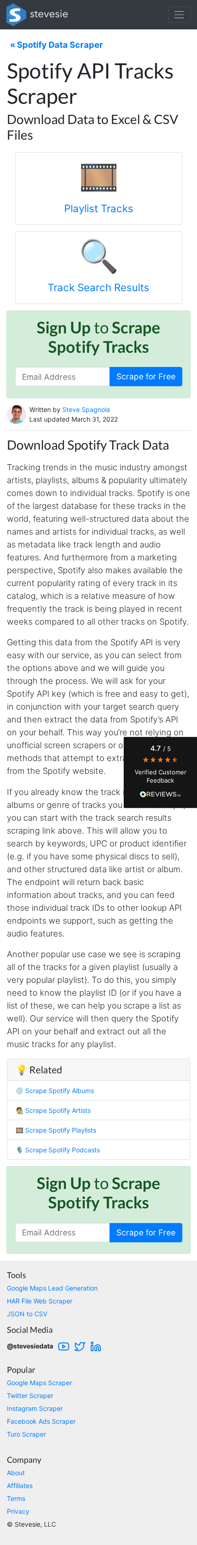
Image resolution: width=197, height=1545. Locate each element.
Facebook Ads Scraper (41, 1421)
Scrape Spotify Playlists (60, 1130)
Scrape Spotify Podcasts (62, 1150)
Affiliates (20, 1485)
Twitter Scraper (30, 1395)
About (16, 1473)
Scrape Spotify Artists (58, 1110)
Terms (16, 1498)
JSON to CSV (27, 1314)
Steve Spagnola (86, 409)
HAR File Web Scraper (39, 1301)
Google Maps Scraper (39, 1383)
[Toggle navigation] (179, 14)
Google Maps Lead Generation (52, 1288)
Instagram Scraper (35, 1408)
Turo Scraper (26, 1434)
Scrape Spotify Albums (59, 1090)
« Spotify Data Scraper (56, 44)
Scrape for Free (145, 376)
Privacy (18, 1511)
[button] (160, 772)
